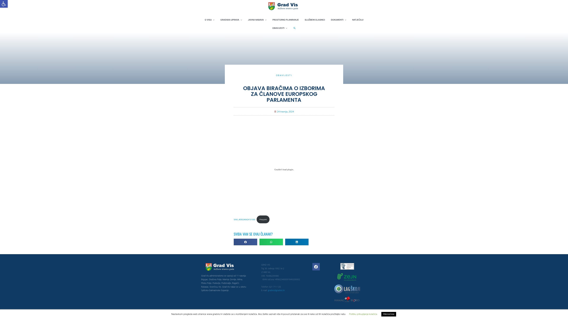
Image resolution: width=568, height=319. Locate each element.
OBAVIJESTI (284, 75)
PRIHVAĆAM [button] (388, 314)
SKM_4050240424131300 (244, 219)
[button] (4, 4)
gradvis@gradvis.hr (276, 290)
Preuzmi (263, 219)
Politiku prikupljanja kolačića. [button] (363, 314)
